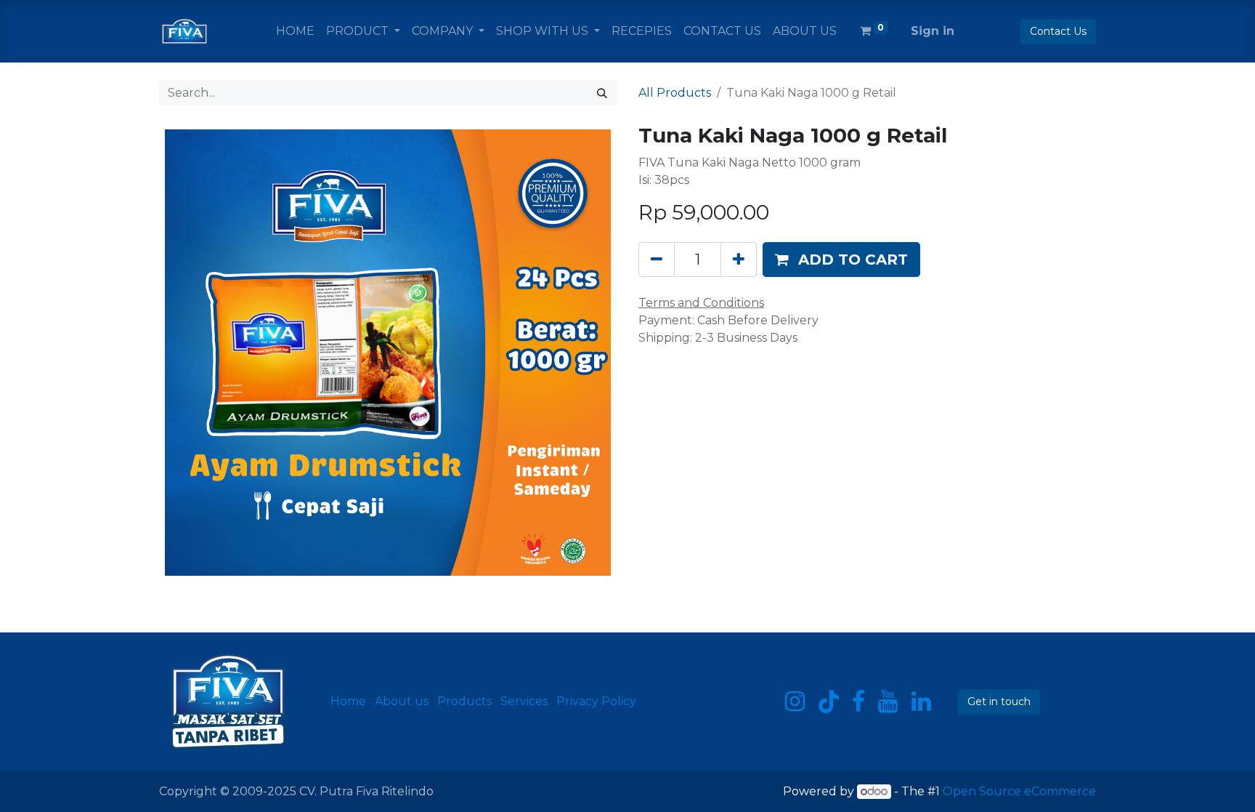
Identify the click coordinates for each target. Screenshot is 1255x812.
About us (402, 701)
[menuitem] (295, 31)
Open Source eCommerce (1019, 791)
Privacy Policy (596, 701)
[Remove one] (656, 259)
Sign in (932, 31)
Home (348, 701)
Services (524, 701)
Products (464, 701)
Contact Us (1058, 31)
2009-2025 (265, 791)
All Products (674, 93)
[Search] (602, 93)
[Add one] (738, 259)
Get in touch (999, 701)
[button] (841, 259)
